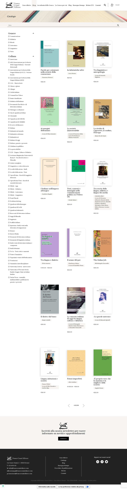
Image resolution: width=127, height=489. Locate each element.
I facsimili (13, 116)
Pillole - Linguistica (16, 195)
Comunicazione (15, 36)
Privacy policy (82, 480)
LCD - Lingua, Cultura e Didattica (20, 152)
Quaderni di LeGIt (16, 207)
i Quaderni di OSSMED (17, 122)
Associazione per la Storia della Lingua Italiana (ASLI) (20, 79)
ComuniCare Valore (16, 95)
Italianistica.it (14, 137)
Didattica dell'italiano (17, 101)
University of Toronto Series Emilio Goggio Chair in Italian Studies (20, 272)
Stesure (12, 231)
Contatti (98, 5)
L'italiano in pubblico (17, 146)
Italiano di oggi (15, 140)
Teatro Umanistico (16, 254)
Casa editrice (26, 5)
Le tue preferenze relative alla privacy (71, 487)
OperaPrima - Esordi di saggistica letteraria (21, 176)
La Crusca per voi (61, 5)
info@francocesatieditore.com (19, 468)
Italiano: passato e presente (18, 143)
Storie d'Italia (14, 234)
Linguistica (13, 48)
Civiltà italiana (14, 92)
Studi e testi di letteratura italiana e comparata (21, 244)
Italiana (12, 128)
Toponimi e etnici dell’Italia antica (21, 257)
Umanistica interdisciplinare (19, 263)
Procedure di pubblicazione (63, 468)
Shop (34, 5)
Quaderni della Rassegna (18, 204)
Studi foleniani (15, 248)
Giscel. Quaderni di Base (18, 113)
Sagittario (13, 219)
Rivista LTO (90, 5)
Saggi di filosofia (15, 216)
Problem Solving (15, 201)
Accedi (117, 5)
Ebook (12, 42)
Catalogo (63, 460)
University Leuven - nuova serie (20, 266)
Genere (12, 33)
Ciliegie (12, 89)
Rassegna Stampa (79, 5)
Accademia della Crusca (45, 5)
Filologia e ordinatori (17, 110)
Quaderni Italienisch (16, 210)
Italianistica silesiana (16, 134)
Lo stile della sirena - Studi (18, 169)
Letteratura (13, 45)
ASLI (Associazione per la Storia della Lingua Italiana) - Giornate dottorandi (20, 65)
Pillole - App (14, 186)
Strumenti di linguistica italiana (20, 240)
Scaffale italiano (15, 222)
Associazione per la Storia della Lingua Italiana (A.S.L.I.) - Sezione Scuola (21, 72)
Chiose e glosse (15, 86)
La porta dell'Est (15, 149)
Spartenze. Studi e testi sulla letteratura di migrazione (19, 227)
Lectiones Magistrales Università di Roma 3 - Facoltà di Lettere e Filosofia (21, 158)
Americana (13, 59)
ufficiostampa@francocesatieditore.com (19, 471)
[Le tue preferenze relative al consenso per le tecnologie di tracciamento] (3, 486)
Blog (69, 5)
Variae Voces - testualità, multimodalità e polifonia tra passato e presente (19, 280)
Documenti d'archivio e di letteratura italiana (18, 106)
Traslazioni (13, 260)
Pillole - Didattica (15, 189)
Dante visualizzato (16, 98)
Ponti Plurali (14, 198)
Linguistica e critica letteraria (19, 166)
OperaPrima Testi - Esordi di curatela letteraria (19, 182)
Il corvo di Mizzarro (16, 125)
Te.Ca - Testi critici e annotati (19, 251)
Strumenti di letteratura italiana (20, 237)
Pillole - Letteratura (16, 192)
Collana (12, 56)
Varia (11, 51)
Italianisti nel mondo (16, 131)
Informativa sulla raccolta (47, 487)
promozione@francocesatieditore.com (19, 473)
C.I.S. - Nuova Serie (16, 83)
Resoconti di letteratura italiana (20, 213)
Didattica (13, 39)
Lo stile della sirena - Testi (18, 172)
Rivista (63, 471)
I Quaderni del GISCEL (17, 119)
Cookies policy (92, 480)
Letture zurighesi (15, 163)
